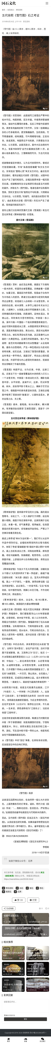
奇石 (41, 888)
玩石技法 (31, 948)
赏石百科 (26, 21)
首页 (3, 10)
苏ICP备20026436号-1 (38, 1033)
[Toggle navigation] (47, 3)
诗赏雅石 (31, 964)
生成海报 (10, 908)
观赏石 (8, 891)
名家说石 (6, 980)
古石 (21, 888)
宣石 (35, 652)
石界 (36, 656)
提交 (25, 1019)
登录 (5, 1015)
